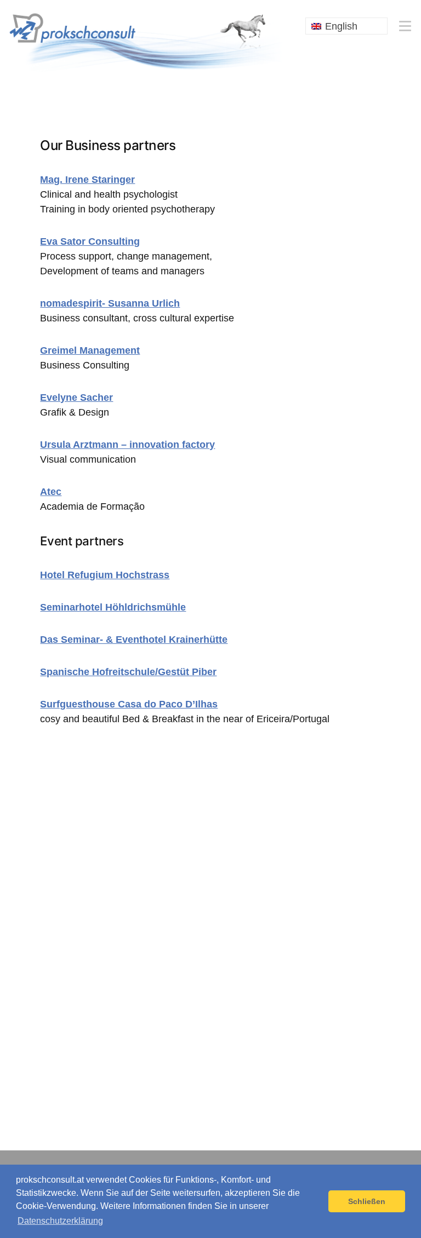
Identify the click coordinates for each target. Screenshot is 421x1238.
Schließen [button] (366, 1201)
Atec (50, 491)
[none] (346, 26)
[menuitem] (346, 26)
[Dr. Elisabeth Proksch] (146, 40)
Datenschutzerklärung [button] (60, 1220)
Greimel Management (90, 350)
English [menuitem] (341, 26)
